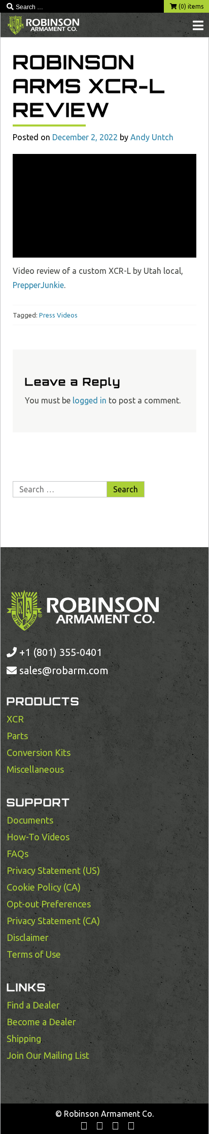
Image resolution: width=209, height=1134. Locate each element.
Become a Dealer (41, 1022)
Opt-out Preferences (49, 904)
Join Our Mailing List (48, 1055)
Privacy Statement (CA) (53, 921)
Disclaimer (28, 937)
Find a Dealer (33, 1005)
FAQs (17, 853)
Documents (30, 820)
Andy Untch (151, 137)
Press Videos (58, 315)
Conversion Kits (39, 752)
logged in (90, 400)
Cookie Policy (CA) (44, 887)
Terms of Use (34, 954)
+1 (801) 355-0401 (59, 652)
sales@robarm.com (64, 670)
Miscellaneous (35, 769)
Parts (17, 736)
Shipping (24, 1038)
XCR (15, 719)
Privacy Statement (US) (53, 870)
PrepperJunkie (38, 285)
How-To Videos (38, 837)
